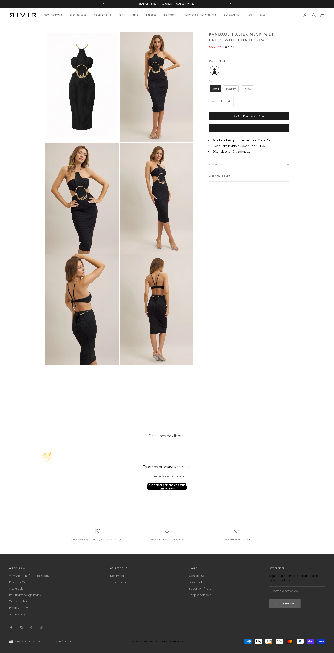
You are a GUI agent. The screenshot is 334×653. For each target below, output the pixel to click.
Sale (263, 15)
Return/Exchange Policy (25, 595)
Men (249, 15)
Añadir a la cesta (248, 116)
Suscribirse (285, 603)
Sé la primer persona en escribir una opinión (167, 486)
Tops (122, 15)
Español (61, 641)
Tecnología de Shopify (167, 641)
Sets (135, 15)
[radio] (214, 70)
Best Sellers (78, 15)
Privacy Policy (18, 608)
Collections (102, 15)
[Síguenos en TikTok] (41, 628)
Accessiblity (17, 614)
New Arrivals (53, 15)
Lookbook (196, 582)
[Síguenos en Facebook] (11, 628)
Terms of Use (18, 601)
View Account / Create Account (30, 576)
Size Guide (16, 589)
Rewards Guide (19, 582)
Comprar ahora (248, 128)
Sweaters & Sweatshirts (199, 15)
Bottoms (170, 15)
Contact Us (196, 576)
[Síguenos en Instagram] (21, 628)
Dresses (151, 15)
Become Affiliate (200, 589)
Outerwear (231, 15)
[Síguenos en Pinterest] (31, 628)
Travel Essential (120, 582)
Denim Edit (117, 576)
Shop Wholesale (200, 595)
